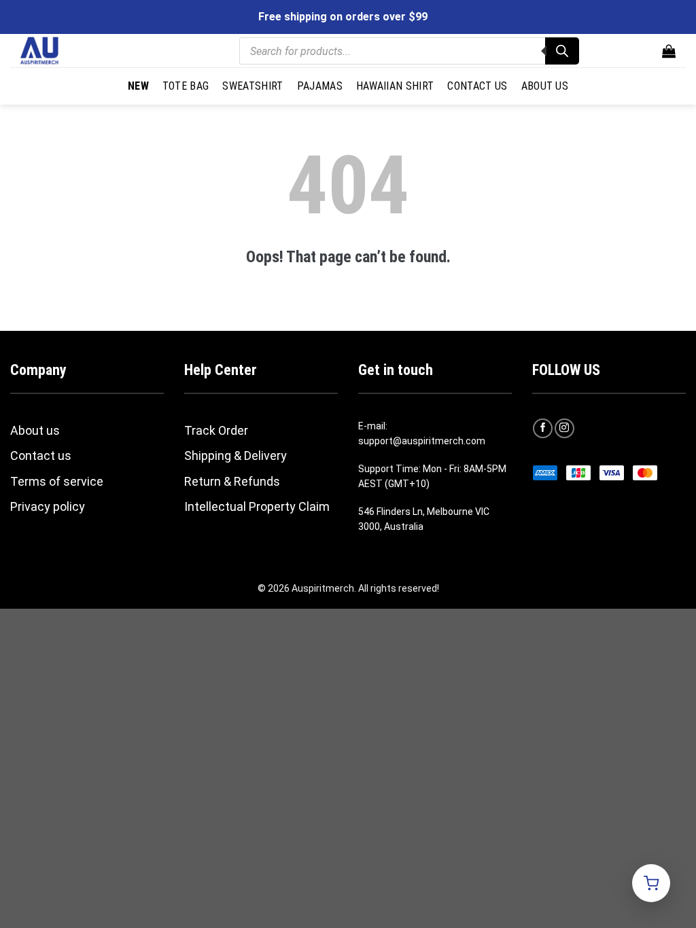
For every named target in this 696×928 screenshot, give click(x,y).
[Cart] (669, 51)
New (138, 85)
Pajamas (320, 85)
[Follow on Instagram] (564, 428)
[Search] (562, 51)
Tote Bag (185, 85)
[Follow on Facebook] (543, 428)
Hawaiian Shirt (395, 85)
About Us (545, 85)
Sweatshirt (252, 85)
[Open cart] (651, 883)
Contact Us (477, 85)
